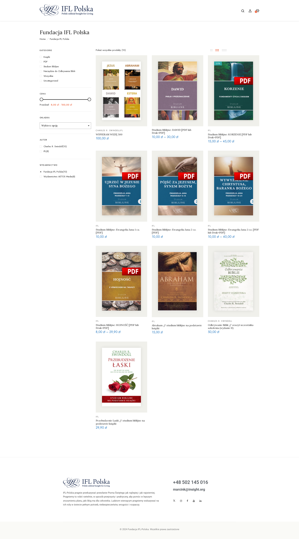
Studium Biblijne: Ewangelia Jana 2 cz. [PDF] (174, 231)
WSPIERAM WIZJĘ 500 (109, 134)
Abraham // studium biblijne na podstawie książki (177, 327)
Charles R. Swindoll (53, 146)
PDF (45, 61)
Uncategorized (51, 80)
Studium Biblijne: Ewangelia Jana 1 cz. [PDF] (118, 231)
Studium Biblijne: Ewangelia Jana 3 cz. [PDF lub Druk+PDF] (233, 231)
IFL (45, 151)
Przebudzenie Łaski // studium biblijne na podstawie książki (120, 422)
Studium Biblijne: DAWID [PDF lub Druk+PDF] (171, 131)
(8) (47, 151)
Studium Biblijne (51, 66)
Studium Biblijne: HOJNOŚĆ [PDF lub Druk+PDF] (117, 327)
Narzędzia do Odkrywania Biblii (59, 71)
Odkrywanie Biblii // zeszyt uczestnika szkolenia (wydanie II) (230, 327)
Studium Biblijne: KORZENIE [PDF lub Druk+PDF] (230, 136)
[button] (257, 10)
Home (43, 39)
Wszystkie (48, 76)
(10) (65, 146)
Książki (47, 57)
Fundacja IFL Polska (53, 171)
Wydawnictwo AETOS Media (58, 176)
